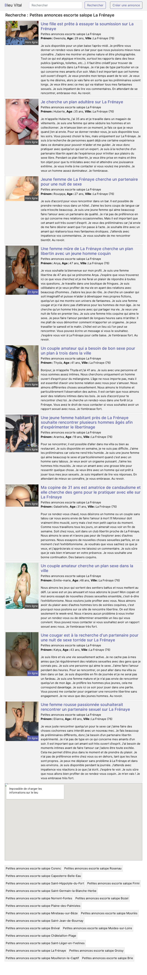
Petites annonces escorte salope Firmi (113, 883)
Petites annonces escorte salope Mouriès (109, 913)
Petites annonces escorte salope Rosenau (93, 868)
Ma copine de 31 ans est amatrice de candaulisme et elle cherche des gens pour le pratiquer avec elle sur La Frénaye (91, 492)
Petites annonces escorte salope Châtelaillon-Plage (41, 935)
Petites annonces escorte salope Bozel (101, 898)
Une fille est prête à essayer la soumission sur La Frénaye (87, 26)
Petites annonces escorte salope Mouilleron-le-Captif (42, 958)
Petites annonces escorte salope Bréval (33, 928)
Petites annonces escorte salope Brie (107, 958)
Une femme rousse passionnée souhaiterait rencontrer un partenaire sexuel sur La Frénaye (85, 707)
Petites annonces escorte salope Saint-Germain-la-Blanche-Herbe (51, 891)
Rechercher (95, 5)
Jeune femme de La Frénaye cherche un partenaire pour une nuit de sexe (89, 181)
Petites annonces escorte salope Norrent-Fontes (39, 898)
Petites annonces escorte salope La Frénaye (36, 950)
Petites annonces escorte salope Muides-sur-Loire (97, 928)
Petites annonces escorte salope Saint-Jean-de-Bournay (44, 920)
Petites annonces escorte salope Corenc (33, 868)
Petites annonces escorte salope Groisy (96, 950)
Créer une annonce (126, 5)
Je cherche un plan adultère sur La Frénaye (82, 101)
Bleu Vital (13, 5)
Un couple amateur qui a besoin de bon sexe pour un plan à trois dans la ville (88, 350)
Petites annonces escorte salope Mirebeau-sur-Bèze (42, 913)
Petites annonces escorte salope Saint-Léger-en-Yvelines (45, 943)
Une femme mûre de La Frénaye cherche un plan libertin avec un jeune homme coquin (87, 251)
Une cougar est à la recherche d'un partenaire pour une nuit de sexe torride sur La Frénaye (89, 637)
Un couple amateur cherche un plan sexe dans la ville (87, 568)
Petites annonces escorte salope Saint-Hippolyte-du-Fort (45, 883)
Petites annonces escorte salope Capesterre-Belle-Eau (43, 876)
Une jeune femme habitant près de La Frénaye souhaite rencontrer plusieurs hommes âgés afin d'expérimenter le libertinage (87, 422)
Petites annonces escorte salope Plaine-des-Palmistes (43, 906)
